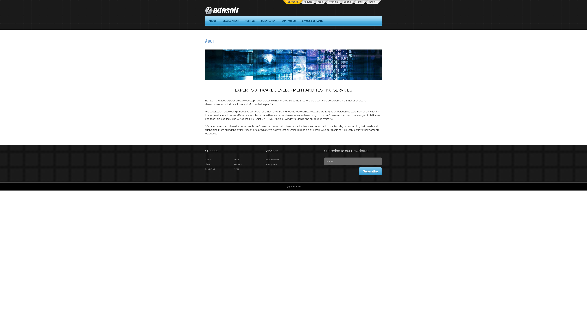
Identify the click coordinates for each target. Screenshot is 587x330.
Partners (238, 164)
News (360, 2)
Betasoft (293, 2)
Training (333, 2)
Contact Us (210, 169)
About (236, 160)
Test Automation (272, 160)
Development (271, 164)
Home (208, 160)
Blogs (347, 2)
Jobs (320, 2)
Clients (208, 164)
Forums (308, 2)
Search (372, 2)
